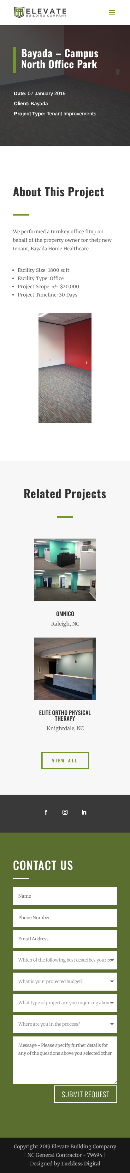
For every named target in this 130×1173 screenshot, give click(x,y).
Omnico (65, 613)
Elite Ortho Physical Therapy (65, 715)
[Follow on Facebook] (46, 812)
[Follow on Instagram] (65, 812)
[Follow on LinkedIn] (84, 812)
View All (65, 760)
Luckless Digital (80, 1163)
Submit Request (85, 1094)
